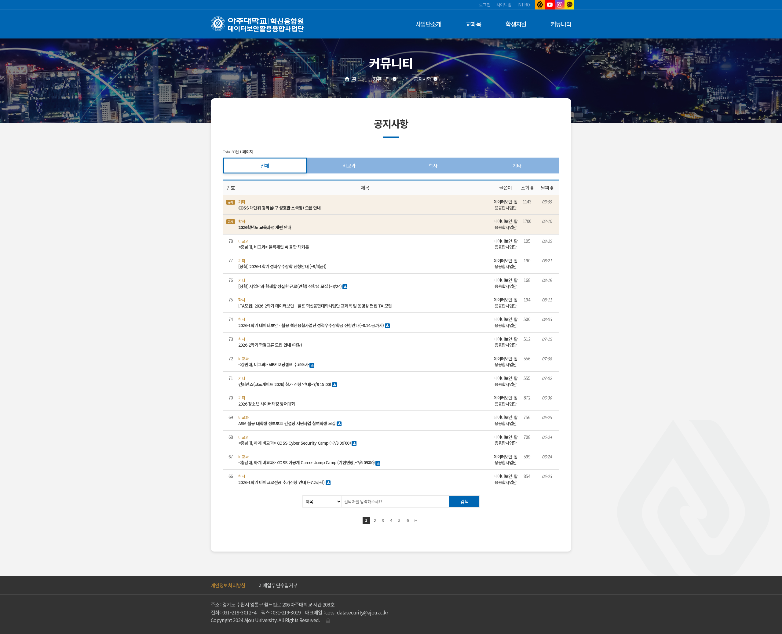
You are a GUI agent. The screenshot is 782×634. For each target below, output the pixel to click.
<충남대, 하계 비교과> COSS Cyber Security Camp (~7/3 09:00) (295, 443)
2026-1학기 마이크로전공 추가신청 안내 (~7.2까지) (282, 482)
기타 (517, 165)
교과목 (473, 24)
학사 (433, 165)
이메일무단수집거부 (277, 585)
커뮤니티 (560, 24)
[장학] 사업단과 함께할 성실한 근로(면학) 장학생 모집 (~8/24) (290, 286)
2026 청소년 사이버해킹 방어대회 (266, 404)
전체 (265, 165)
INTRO (523, 5)
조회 (525, 187)
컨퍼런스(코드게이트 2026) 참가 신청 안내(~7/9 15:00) (285, 384)
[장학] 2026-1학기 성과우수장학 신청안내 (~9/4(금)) (282, 266)
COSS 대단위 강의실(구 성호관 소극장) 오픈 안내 (279, 208)
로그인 (484, 5)
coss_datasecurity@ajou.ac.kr (356, 612)
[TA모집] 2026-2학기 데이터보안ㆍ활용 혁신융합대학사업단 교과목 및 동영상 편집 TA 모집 (315, 306)
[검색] (464, 501)
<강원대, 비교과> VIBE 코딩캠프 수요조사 (273, 364)
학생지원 (516, 24)
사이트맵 (503, 5)
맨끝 (415, 520)
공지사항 (422, 78)
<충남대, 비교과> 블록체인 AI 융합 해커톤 (273, 247)
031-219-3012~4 (239, 612)
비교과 (348, 165)
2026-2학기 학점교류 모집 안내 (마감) (270, 345)
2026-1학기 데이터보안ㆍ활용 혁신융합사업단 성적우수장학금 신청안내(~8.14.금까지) (311, 325)
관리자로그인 (328, 620)
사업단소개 (428, 24)
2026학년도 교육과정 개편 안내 (264, 227)
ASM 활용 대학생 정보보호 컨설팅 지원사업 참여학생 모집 (287, 423)
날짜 (545, 187)
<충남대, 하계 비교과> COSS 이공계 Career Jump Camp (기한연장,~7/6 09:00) (306, 462)
